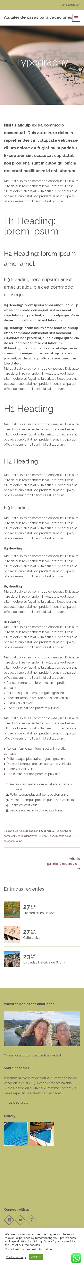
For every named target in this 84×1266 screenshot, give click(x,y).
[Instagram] (31, 1220)
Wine (19, 841)
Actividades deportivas (24, 835)
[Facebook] (9, 1220)
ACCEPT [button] (36, 1257)
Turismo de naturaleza (39, 909)
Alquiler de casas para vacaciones (38, 17)
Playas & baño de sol (60, 835)
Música (42, 835)
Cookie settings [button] (16, 1257)
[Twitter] (20, 1220)
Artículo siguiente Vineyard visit (62, 861)
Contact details (69, 4)
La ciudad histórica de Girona (44, 959)
